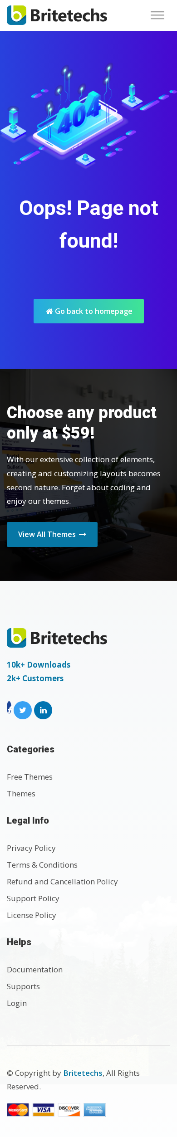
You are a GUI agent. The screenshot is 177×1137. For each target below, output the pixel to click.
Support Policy (33, 898)
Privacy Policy (31, 848)
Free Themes (30, 776)
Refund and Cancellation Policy (62, 881)
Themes (21, 793)
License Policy (31, 915)
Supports (23, 986)
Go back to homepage (93, 311)
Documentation (35, 969)
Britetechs (83, 1073)
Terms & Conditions (42, 864)
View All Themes (48, 534)
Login (17, 1003)
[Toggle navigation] (160, 15)
